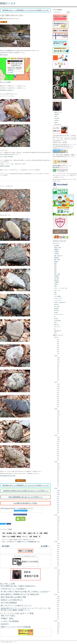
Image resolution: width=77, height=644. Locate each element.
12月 (58, 357)
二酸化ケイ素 (31, 533)
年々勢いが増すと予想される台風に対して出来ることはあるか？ (25, 592)
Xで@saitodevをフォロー (21, 510)
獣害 (55, 266)
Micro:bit (56, 304)
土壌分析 (56, 253)
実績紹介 (56, 308)
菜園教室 (56, 249)
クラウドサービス (58, 314)
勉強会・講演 (57, 247)
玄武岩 (20, 533)
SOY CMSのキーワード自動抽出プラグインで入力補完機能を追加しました (23, 541)
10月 (58, 361)
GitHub (56, 122)
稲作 (55, 270)
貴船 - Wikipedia (4, 54)
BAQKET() (5, 624)
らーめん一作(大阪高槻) (10, 621)
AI (54, 328)
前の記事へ (5, 546)
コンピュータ (57, 300)
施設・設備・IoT (58, 255)
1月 (58, 353)
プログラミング (58, 298)
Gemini (6, 508)
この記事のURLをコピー (20, 480)
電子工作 (56, 324)
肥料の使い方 (57, 330)
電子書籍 (56, 245)
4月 (58, 347)
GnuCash (56, 310)
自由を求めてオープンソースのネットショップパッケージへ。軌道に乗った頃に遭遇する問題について (25, 609)
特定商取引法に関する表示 (59, 241)
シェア (8, 523)
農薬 (55, 263)
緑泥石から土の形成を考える (12, 600)
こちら (64, 148)
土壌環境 (56, 251)
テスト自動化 (57, 296)
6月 (58, 343)
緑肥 (55, 268)
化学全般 (56, 278)
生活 (55, 332)
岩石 (3, 533)
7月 (58, 341)
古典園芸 (56, 282)
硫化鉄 (35, 536)
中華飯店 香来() (7, 618)
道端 (55, 272)
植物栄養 (56, 257)
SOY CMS (56, 306)
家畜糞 (56, 261)
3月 (58, 349)
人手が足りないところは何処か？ (13, 589)
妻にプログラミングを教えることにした (16, 605)
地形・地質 (3, 22)
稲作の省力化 (56, 167)
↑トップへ (14, 641)
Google (56, 312)
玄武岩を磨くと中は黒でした (7, 90)
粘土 (14, 533)
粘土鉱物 (9, 533)
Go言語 (56, 318)
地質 (24, 533)
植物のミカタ (8, 3)
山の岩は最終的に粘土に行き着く (8, 475)
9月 (58, 363)
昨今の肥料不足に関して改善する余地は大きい (18, 586)
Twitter (55, 116)
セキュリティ (57, 326)
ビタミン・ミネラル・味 (60, 288)
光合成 (56, 284)
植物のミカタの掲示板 (25, 551)
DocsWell (56, 118)
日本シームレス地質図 (5, 82)
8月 (58, 339)
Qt (54, 316)
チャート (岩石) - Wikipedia (6, 156)
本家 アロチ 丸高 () (8, 616)
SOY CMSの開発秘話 (9, 603)
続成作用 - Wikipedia (5, 166)
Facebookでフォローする (20, 514)
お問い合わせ (57, 124)
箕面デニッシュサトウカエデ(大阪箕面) (16, 627)
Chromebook (57, 320)
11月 (58, 359)
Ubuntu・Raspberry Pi (59, 302)
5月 (58, 345)
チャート (25, 536)
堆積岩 (46, 533)
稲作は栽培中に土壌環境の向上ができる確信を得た (20, 594)
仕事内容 (56, 114)
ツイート (3, 523)
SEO (55, 322)
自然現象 (56, 276)
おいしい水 (57, 290)
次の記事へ (46, 546)
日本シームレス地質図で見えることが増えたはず (11, 50)
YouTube (56, 120)
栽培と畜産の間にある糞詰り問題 (13, 597)
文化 (55, 294)
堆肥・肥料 (57, 259)
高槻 (55, 292)
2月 (58, 351)
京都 (41, 533)
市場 (55, 286)
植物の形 (56, 280)
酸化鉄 (19, 536)
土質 (30, 536)
